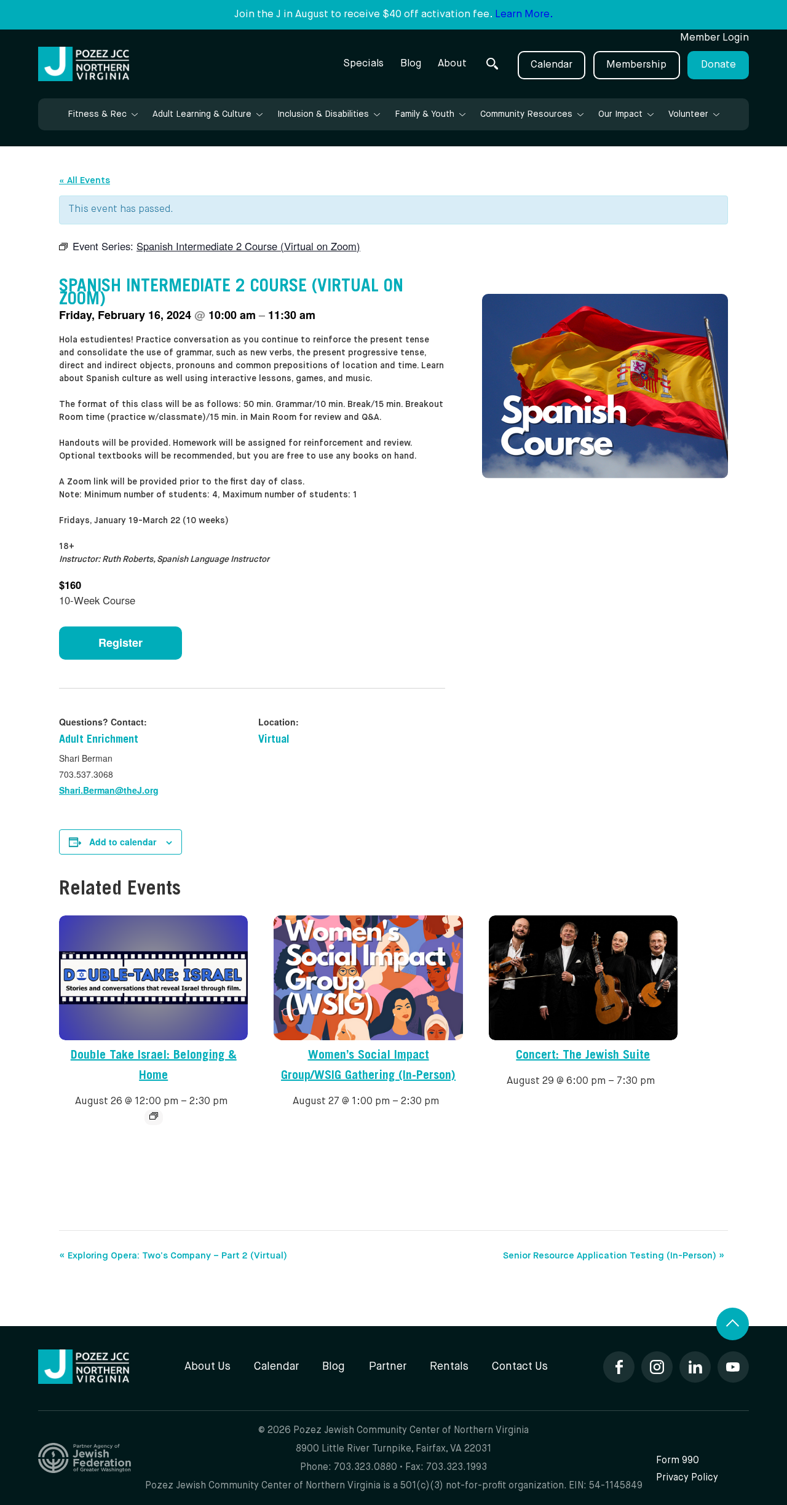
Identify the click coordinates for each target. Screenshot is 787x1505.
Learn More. (524, 14)
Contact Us (520, 1366)
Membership (636, 65)
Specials (363, 63)
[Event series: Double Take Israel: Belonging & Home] (153, 1116)
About (452, 63)
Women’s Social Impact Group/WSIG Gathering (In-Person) (368, 1066)
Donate (718, 65)
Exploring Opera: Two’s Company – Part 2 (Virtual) (173, 1255)
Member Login (714, 38)
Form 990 (677, 1460)
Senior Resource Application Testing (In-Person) (614, 1255)
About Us (207, 1366)
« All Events (84, 180)
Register (120, 642)
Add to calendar (122, 841)
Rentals (449, 1366)
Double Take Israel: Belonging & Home (154, 1066)
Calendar (551, 65)
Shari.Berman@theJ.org (109, 790)
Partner (387, 1366)
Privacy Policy (687, 1477)
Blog (410, 63)
